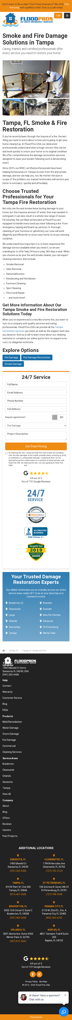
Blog (5, 704)
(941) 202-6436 (18, 870)
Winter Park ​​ (49, 633)
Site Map (43, 981)
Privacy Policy (32, 465)
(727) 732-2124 (54, 870)
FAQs (5, 710)
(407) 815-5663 (18, 941)
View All (7, 794)
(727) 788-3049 (54, 894)
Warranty (7, 691)
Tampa (13, 633)
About (6, 806)
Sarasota (48, 621)
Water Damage (11, 727)
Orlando (13, 621)
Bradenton (8, 763)
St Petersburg (50, 627)
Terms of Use (18, 465)
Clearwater (15, 609)
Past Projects (10, 836)
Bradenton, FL (16, 603)
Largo (12, 615)
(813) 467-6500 (18, 894)
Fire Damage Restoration (36, 357)
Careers (7, 830)
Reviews (7, 824)
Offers (6, 818)
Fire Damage (11, 357)
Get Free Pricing (36, 446)
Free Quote (36, 1017)
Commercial (9, 746)
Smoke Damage (13, 364)
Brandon (47, 603)
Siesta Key (14, 627)
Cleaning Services (12, 752)
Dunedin (47, 609)
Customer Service (12, 698)
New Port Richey (52, 615)
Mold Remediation (12, 721)
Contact (7, 685)
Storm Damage (11, 734)
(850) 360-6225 (54, 917)
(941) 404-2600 (18, 917)
